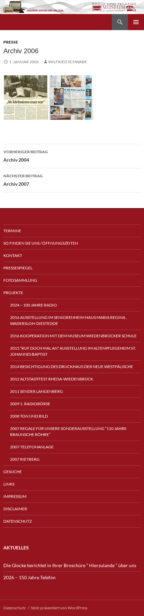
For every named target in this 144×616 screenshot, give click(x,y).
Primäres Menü (136, 22)
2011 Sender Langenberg (36, 391)
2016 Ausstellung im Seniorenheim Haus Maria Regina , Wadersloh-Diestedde (68, 320)
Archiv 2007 (23, 180)
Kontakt (12, 255)
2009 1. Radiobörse (30, 403)
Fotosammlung (20, 280)
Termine (12, 230)
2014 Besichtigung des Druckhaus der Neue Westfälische (71, 366)
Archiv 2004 (25, 156)
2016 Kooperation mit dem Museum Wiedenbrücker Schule (73, 335)
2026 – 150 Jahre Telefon (29, 577)
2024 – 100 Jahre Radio (33, 304)
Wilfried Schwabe (67, 61)
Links (8, 484)
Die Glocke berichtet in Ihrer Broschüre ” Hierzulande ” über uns (69, 565)
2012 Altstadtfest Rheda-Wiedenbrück (51, 378)
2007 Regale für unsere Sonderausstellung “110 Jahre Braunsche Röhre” (68, 431)
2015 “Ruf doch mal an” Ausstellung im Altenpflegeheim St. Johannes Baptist (73, 351)
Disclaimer (15, 508)
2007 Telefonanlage (32, 446)
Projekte (13, 292)
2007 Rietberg (25, 459)
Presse (10, 42)
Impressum (14, 496)
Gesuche (12, 471)
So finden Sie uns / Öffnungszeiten (40, 243)
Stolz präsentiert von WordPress (59, 607)
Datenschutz (17, 521)
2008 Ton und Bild (29, 416)
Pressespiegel (17, 267)
